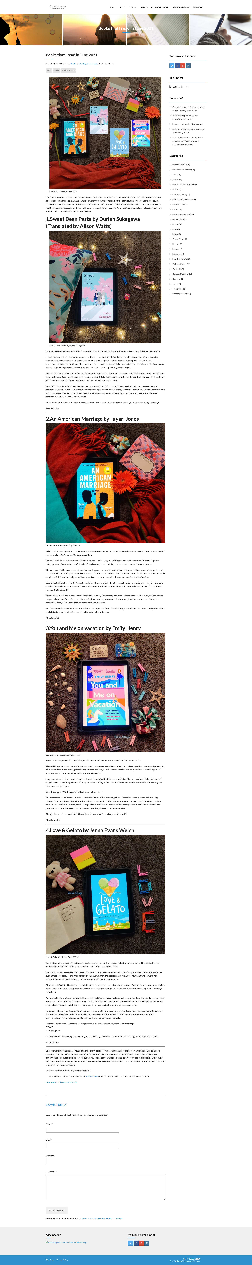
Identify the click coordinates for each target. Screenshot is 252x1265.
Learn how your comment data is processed (102, 1218)
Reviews (176, 279)
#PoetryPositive (179, 164)
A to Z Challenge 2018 (182, 184)
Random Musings (181, 7)
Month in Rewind (180, 259)
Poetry (122, 7)
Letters (175, 249)
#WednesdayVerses (181, 169)
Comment (51, 1171)
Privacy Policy (62, 1260)
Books (49, 70)
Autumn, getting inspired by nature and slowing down (188, 131)
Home (113, 7)
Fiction (133, 7)
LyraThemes (195, 1261)
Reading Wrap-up (68, 70)
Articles (176, 189)
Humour (176, 244)
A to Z (175, 179)
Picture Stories (179, 264)
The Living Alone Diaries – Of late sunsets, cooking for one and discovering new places (187, 141)
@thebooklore (92, 1076)
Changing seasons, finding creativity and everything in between (188, 109)
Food (174, 229)
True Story (177, 288)
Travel (144, 7)
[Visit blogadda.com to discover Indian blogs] (67, 1242)
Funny (175, 234)
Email (49, 1139)
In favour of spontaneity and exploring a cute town (185, 117)
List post (176, 254)
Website (50, 1155)
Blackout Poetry (179, 194)
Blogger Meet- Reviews (183, 199)
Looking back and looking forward (187, 124)
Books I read (92, 64)
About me (197, 7)
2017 (174, 174)
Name (49, 1124)
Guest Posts (178, 239)
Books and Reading (78, 64)
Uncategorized (179, 293)
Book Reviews (178, 204)
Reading (56, 70)
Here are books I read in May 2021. (61, 1082)
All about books (159, 7)
